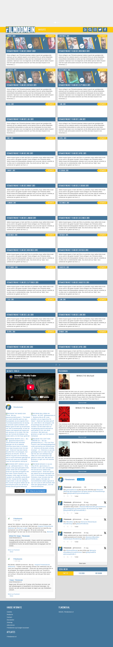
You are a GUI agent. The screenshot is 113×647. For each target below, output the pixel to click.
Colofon (9, 612)
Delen (11, 552)
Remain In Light (22, 528)
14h (85, 487)
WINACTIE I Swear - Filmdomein (19, 536)
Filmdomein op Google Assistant (18, 628)
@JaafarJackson (87, 491)
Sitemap (9, 622)
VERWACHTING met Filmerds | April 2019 (72, 153)
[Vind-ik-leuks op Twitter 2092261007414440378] (72, 496)
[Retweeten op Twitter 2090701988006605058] (68, 557)
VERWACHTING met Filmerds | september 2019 (74, 85)
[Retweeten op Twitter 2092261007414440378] (68, 496)
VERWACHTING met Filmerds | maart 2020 (21, 51)
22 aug (86, 533)
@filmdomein (77, 487)
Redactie (10, 614)
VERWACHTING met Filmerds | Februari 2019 (74, 186)
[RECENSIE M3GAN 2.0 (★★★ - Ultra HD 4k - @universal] (43, 475)
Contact (9, 617)
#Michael (66, 491)
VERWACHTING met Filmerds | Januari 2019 (21, 218)
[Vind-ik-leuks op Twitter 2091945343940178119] (72, 513)
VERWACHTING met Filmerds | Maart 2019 (21, 186)
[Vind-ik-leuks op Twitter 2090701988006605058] (72, 557)
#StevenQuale (92, 522)
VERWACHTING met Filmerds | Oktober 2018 (73, 250)
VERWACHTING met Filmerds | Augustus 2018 (74, 282)
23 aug (86, 519)
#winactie (100, 489)
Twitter (65, 573)
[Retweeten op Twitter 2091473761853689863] (68, 527)
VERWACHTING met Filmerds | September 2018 (23, 282)
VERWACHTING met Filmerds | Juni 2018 (72, 315)
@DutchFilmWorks (82, 524)
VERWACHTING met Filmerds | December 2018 (74, 218)
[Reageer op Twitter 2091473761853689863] (64, 527)
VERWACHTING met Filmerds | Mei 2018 (20, 347)
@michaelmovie (71, 489)
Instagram (99, 573)
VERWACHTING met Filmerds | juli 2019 (20, 119)
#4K (93, 506)
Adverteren (11, 625)
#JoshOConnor (77, 552)
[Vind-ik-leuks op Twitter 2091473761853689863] (72, 527)
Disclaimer (10, 620)
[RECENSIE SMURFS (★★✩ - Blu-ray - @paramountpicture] (18, 450)
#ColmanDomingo (99, 491)
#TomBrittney (67, 524)
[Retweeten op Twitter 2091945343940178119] (68, 513)
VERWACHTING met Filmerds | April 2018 (72, 347)
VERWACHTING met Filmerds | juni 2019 (72, 119)
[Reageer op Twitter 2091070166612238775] (64, 542)
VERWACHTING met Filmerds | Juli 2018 (20, 315)
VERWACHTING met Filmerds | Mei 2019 (20, 153)
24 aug (86, 502)
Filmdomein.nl (11, 637)
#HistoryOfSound (71, 550)
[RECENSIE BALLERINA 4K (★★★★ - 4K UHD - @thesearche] (43, 425)
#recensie (83, 506)
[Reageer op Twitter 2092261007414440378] (64, 496)
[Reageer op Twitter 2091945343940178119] (64, 513)
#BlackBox (69, 522)
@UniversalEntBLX (83, 493)
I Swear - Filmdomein (16, 580)
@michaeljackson (75, 491)
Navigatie (42, 29)
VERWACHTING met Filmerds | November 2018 (22, 250)
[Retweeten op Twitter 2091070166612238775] (68, 542)
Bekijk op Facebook (14, 550)
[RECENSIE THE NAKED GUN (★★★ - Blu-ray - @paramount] (18, 425)
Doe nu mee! (82, 402)
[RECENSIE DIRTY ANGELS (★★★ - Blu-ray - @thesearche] (18, 475)
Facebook (82, 573)
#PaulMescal (67, 552)
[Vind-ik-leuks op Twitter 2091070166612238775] (72, 542)
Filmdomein (67, 487)
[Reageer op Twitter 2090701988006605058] (64, 557)
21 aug (86, 548)
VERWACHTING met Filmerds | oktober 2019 (22, 85)
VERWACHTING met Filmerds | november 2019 (74, 51)
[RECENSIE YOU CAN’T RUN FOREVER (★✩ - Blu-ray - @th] (43, 450)
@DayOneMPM (72, 493)
